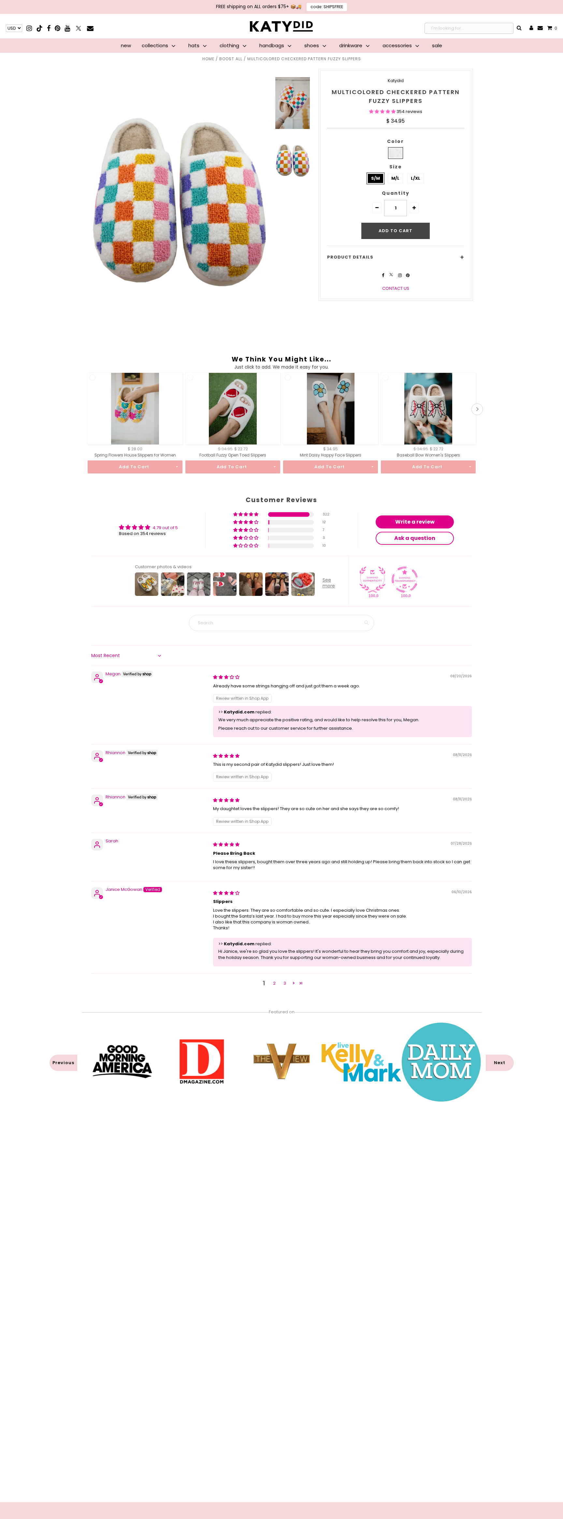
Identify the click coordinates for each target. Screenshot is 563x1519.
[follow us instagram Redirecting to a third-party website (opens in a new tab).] (400, 275)
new (126, 45)
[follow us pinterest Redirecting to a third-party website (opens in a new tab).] (408, 275)
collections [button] (155, 45)
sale (437, 45)
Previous (63, 1063)
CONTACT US (395, 288)
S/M (375, 178)
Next (499, 1063)
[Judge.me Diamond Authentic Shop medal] (372, 580)
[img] (226, 677)
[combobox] (469, 28)
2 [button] (274, 983)
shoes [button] (312, 45)
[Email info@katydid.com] (540, 28)
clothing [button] (230, 45)
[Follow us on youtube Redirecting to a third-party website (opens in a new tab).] (67, 28)
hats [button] (194, 45)
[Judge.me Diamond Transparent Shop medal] (405, 580)
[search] (519, 28)
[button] (383, 111)
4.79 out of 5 (165, 528)
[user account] (531, 28)
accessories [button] (398, 45)
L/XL (415, 178)
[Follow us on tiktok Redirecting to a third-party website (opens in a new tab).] (40, 28)
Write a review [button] (415, 522)
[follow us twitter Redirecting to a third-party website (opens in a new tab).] (391, 275)
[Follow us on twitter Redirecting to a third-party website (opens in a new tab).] (79, 28)
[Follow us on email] (90, 28)
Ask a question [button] (414, 538)
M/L (395, 178)
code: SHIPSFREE (326, 6)
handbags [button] (272, 45)
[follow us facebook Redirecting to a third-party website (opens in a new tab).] (383, 275)
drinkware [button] (351, 45)
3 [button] (284, 983)
